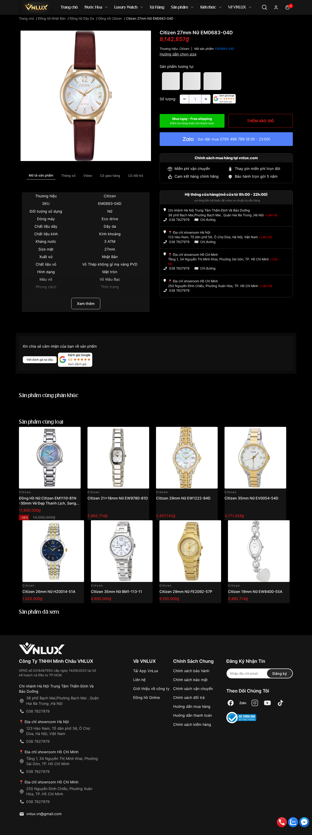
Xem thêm (86, 303)
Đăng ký (279, 673)
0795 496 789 (232, 139)
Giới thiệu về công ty (151, 688)
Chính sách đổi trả (189, 697)
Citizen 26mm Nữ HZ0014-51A (48, 591)
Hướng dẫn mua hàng (191, 706)
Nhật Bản (110, 256)
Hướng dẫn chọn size (178, 54)
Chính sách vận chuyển (193, 688)
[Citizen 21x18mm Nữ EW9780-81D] (118, 458)
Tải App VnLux (145, 671)
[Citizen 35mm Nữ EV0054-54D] (255, 458)
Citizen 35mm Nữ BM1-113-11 (116, 591)
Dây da (110, 226)
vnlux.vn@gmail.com (44, 813)
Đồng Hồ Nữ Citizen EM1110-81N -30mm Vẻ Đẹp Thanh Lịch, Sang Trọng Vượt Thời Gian (47, 503)
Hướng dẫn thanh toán (192, 715)
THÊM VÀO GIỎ (260, 121)
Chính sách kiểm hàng (192, 724)
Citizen (110, 196)
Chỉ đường (208, 220)
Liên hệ (139, 679)
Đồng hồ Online (146, 697)
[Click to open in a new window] (86, 95)
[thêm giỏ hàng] (64, 433)
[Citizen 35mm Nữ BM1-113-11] (122, 551)
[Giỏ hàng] (287, 7)
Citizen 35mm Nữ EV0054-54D (251, 498)
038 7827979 (179, 220)
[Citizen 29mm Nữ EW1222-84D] (187, 458)
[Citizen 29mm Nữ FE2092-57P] (190, 551)
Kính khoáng (110, 234)
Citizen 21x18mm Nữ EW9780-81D (117, 498)
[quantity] (184, 99)
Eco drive (110, 219)
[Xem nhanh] (74, 433)
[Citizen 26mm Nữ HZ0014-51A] (53, 551)
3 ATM (109, 241)
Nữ (109, 211)
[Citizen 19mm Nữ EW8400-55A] (259, 551)
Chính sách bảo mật (190, 679)
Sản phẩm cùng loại (41, 422)
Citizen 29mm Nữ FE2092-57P (185, 591)
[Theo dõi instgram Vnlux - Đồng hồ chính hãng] (255, 703)
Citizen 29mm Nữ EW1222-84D (183, 498)
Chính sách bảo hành (191, 671)
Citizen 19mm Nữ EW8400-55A (255, 591)
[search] (222, 22)
